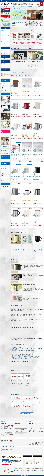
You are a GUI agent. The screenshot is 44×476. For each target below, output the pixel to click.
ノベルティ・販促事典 (4, 159)
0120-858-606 (16, 460)
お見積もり (30, 6)
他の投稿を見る (5, 146)
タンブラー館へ (40, 408)
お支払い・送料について (4, 168)
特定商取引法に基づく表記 (4, 186)
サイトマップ (39, 6)
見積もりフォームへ (15, 365)
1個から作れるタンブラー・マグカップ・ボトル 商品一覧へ (21, 358)
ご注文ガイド (5, 6)
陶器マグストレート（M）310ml (17, 347)
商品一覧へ (41, 28)
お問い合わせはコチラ (6, 464)
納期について (3, 170)
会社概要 (14, 6)
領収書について (3, 173)
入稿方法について (3, 175)
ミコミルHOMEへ (28, 413)
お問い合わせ (22, 6)
